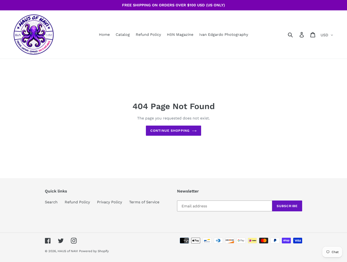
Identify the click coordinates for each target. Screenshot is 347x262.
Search (51, 202)
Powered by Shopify (94, 251)
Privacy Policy (109, 202)
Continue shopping (170, 130)
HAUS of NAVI (68, 251)
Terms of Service (144, 202)
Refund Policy (77, 202)
